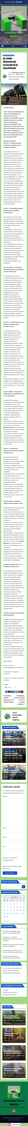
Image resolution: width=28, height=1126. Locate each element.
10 (11, 907)
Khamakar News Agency (18, 72)
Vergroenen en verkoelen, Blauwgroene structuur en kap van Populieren (12, 938)
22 (4, 913)
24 (11, 913)
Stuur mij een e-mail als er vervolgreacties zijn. (10, 859)
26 (17, 913)
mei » (7, 921)
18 (14, 910)
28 (23, 913)
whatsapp (5, 990)
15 (4, 910)
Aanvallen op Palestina (8, 55)
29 (4, 916)
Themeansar (17, 1120)
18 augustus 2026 (10, 1055)
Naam (5, 828)
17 (11, 910)
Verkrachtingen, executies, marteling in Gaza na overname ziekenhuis (19, 700)
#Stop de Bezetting (14, 79)
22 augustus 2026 (10, 1020)
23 (7, 913)
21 (23, 910)
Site (4, 846)
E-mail (5, 837)
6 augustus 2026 (10, 1073)
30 (7, 916)
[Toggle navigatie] (13, 46)
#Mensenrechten (13, 77)
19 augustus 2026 (10, 1038)
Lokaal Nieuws (7, 1013)
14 (23, 907)
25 (14, 913)
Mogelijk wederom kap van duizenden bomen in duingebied (14, 1053)
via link (19, 678)
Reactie (5, 796)
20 (20, 910)
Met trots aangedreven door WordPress (12, 1117)
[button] (22, 46)
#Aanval (20, 74)
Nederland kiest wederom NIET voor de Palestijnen (13, 755)
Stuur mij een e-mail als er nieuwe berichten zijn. (12, 867)
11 (14, 907)
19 (17, 910)
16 (7, 910)
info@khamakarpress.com (10, 992)
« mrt (4, 921)
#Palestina (21, 77)
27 (20, 913)
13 (20, 907)
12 (17, 907)
